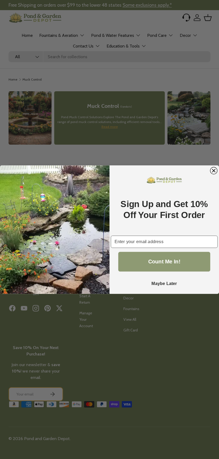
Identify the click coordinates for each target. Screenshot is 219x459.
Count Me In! (164, 261)
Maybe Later (164, 283)
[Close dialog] (213, 170)
